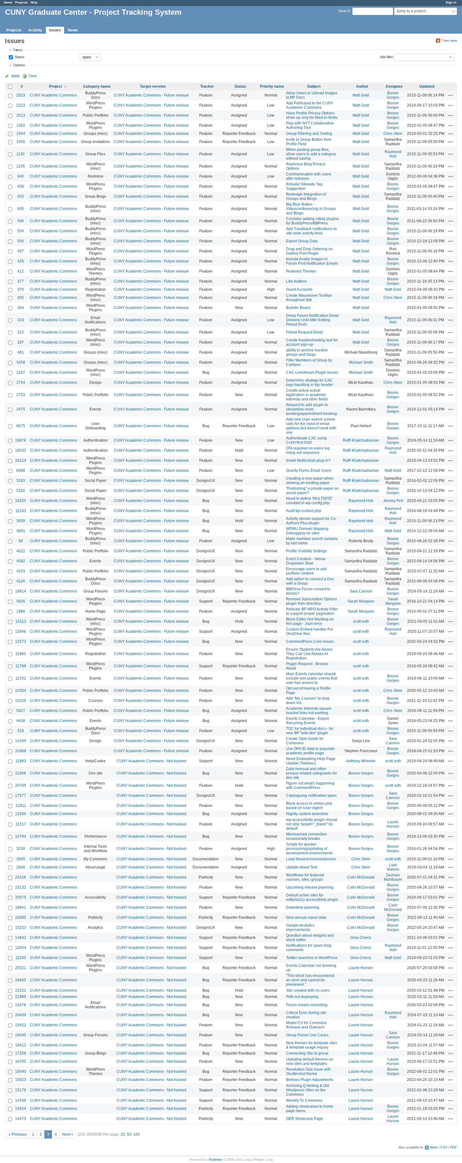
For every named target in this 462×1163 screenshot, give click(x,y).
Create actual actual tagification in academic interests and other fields (307, 394)
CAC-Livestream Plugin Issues (312, 372)
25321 (20, 968)
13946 (20, 631)
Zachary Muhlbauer (393, 877)
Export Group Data (302, 241)
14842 (20, 937)
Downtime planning (302, 907)
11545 (20, 958)
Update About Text (301, 867)
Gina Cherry (360, 937)
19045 (20, 1035)
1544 (20, 133)
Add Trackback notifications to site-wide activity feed (311, 231)
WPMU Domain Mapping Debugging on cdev (307, 530)
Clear (33, 76)
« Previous (17, 1134)
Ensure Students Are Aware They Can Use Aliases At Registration (309, 653)
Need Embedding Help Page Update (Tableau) (310, 761)
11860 (20, 654)
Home (8, 2)
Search (344, 11)
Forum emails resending (306, 1005)
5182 (20, 490)
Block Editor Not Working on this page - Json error (310, 621)
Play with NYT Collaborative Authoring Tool (310, 125)
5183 (20, 480)
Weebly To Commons (304, 1100)
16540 (20, 1071)
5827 (20, 710)
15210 (20, 927)
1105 (20, 166)
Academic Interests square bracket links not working (308, 710)
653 (20, 196)
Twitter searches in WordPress (312, 958)
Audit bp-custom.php (303, 511)
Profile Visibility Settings (306, 551)
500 (20, 241)
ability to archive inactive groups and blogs (307, 352)
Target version (153, 86)
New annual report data (306, 917)
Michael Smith (361, 362)
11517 (20, 824)
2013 (20, 115)
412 (20, 271)
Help (33, 2)
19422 (20, 1025)
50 (129, 1134)
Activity (35, 30)
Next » (67, 1134)
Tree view (449, 40)
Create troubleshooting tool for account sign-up (312, 342)
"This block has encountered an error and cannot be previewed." (310, 980)
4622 (20, 551)
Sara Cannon (360, 591)
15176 (20, 1090)
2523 (20, 95)
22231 (20, 990)
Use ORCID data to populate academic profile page (310, 751)
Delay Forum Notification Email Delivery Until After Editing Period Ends (312, 320)
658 (20, 186)
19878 (20, 440)
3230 (20, 848)
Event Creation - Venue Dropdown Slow (306, 561)
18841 (20, 907)
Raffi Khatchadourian (361, 440)
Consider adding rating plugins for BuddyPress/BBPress (312, 221)
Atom (433, 1147)
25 (123, 1134)
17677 (20, 795)
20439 (20, 1015)
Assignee (394, 86)
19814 (20, 591)
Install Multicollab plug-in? (308, 460)
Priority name (272, 86)
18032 (20, 450)
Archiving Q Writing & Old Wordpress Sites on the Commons (307, 1090)
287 (20, 342)
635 (20, 209)
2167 (20, 372)
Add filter (386, 56)
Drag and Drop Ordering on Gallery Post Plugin (309, 251)
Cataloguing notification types (311, 795)
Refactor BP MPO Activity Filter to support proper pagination (312, 611)
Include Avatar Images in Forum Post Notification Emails (312, 261)
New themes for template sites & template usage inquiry (311, 1045)
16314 (20, 460)
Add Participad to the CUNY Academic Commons (309, 105)
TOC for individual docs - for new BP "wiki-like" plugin (309, 730)
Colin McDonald (361, 877)
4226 (20, 581)
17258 (20, 1053)
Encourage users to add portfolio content (306, 571)
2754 (20, 382)
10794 (20, 836)
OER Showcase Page (304, 1118)
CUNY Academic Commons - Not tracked (151, 761)
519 (20, 731)
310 (20, 332)
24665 (20, 980)
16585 (20, 917)
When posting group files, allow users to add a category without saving (311, 154)
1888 (20, 611)
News (73, 30)
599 (20, 221)
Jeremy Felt (393, 501)
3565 (20, 859)
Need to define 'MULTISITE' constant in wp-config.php (309, 500)
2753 (20, 395)
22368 (20, 773)
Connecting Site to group (307, 1053)
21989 (20, 997)
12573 (20, 641)
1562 (20, 125)
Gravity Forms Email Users (308, 470)
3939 (20, 521)
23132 (20, 887)
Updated (426, 86)
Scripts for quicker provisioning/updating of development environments (309, 848)
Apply (15, 76)
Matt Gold (361, 95)
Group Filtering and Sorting (309, 133)
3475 (20, 409)
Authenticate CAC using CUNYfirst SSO (306, 440)
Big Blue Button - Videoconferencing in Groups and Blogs (311, 208)
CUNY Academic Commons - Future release (151, 95)
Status (19, 56)
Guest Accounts (299, 289)
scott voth (361, 621)
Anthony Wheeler (361, 761)
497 (20, 251)
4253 (20, 571)
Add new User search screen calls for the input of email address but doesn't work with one (311, 426)
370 (20, 289)
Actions (450, 95)
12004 (20, 947)
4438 (20, 721)
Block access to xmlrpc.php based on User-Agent (309, 805)
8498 (20, 470)
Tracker (207, 86)
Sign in (451, 2)
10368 (20, 751)
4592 (20, 561)
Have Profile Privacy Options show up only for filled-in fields (312, 115)
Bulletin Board (298, 308)
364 (20, 308)
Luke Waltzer (393, 867)
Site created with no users (308, 990)
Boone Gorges (393, 95)
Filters (18, 50)
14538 (20, 1100)
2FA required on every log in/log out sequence (308, 450)
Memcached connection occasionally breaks (306, 836)
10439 (20, 741)
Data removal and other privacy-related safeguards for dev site (311, 773)
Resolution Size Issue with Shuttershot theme (308, 1071)
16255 (20, 501)
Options (19, 65)
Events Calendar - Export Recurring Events (307, 720)
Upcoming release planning (309, 887)
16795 (20, 1061)
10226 (20, 700)
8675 (20, 426)
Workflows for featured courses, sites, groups (305, 877)
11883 (20, 761)
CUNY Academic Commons (53, 95)
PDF (453, 1147)
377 (20, 281)
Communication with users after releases (308, 176)
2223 (20, 105)
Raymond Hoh (393, 154)
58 (21, 541)
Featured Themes (301, 271)
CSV (443, 1147)
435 (20, 261)
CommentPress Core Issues (310, 641)
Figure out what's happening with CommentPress (310, 785)
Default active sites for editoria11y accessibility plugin (312, 897)
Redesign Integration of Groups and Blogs (306, 196)
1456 (20, 142)
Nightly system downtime (307, 814)
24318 (20, 877)
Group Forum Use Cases (307, 1035)
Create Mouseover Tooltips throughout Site (309, 297)
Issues (55, 30)
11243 (20, 511)
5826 (20, 601)
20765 (20, 785)
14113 (20, 621)
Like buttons (296, 281)
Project (55, 86)
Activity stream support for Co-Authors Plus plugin (311, 520)
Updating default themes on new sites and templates (309, 1061)
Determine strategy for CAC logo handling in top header (309, 382)
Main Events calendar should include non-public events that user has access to (311, 678)
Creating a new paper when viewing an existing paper (309, 480)
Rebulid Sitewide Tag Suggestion (304, 186)
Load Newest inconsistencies (311, 859)
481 (20, 352)
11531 (20, 678)
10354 (20, 690)
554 (20, 231)
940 (20, 176)
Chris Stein (392, 133)
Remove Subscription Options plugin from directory (311, 601)
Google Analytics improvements (300, 927)
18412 (20, 1045)
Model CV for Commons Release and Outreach (306, 1025)
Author (362, 86)
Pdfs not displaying (302, 997)
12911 (20, 805)
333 (20, 320)
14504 (20, 1108)
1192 (20, 154)
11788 (20, 666)
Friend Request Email (304, 332)
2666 (20, 867)
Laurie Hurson (393, 824)
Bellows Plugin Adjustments (309, 1080)
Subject (314, 86)
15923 (20, 1080)
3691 (20, 531)
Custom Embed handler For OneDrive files (309, 631)
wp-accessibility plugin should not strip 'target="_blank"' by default (311, 824)
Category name (97, 86)
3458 (20, 362)
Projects (21, 2)
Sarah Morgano (361, 601)
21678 (20, 1005)
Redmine (215, 1159)
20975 (20, 897)
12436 (20, 814)
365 (20, 297)
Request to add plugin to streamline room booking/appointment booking (311, 409)
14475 (20, 1118)
